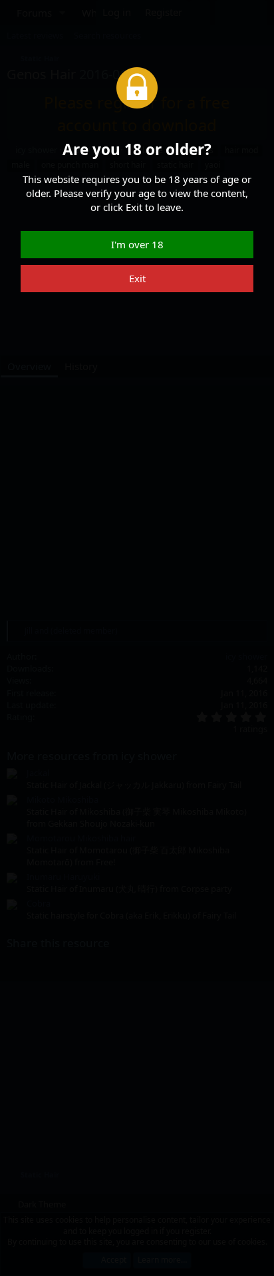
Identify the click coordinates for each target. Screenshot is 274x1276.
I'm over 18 (137, 244)
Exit (137, 278)
